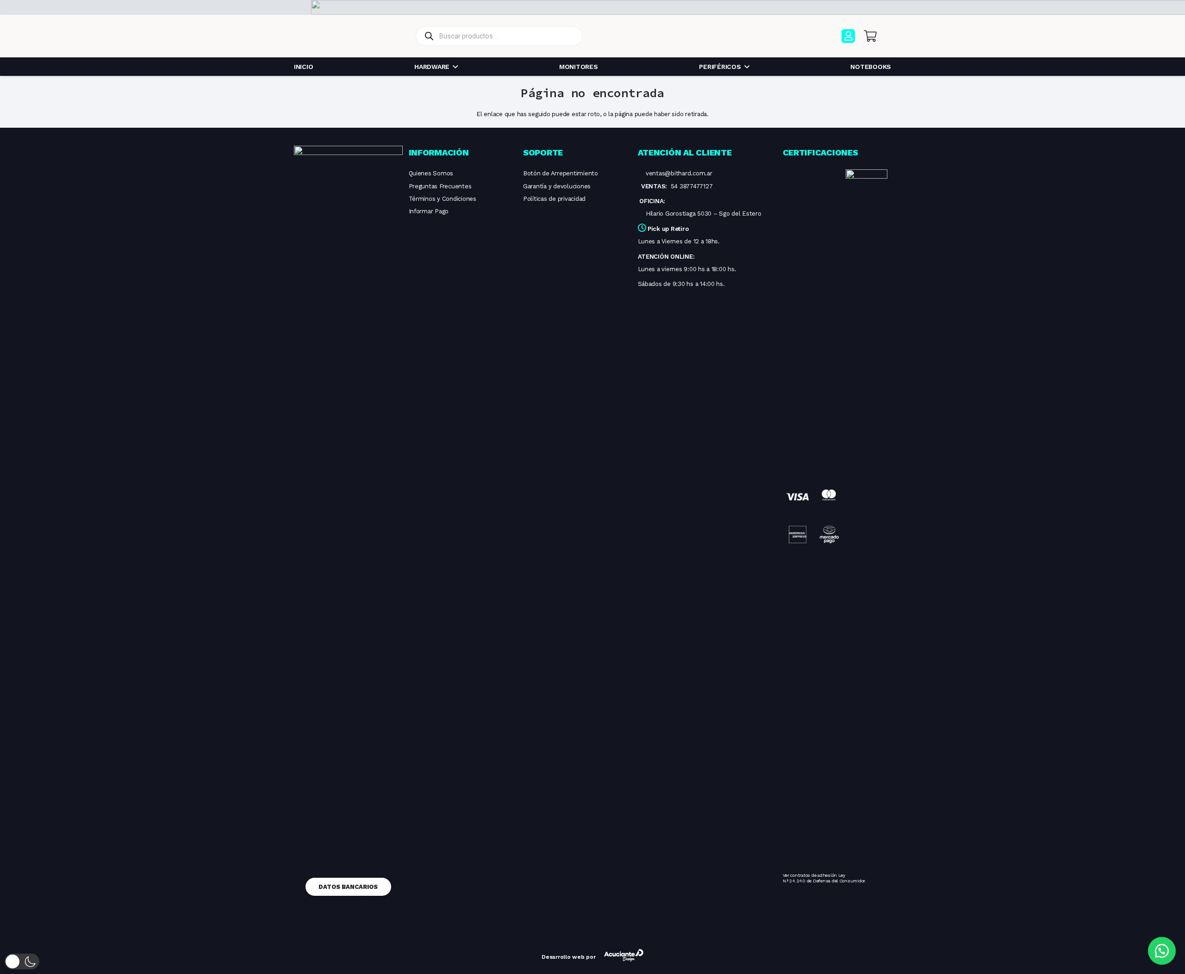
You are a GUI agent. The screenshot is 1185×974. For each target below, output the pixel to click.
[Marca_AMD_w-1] (291, 7)
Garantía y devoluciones (557, 186)
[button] (22, 961)
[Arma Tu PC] (755, 36)
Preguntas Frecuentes (440, 186)
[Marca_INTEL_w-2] (260, 7)
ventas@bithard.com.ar (679, 173)
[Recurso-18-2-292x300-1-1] (812, 516)
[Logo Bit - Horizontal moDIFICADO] (349, 36)
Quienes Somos (431, 173)
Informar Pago (429, 211)
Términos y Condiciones (442, 198)
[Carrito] (869, 36)
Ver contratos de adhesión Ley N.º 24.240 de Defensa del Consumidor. (824, 878)
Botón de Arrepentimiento (560, 173)
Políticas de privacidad (554, 198)
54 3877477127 (692, 186)
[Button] (848, 36)
